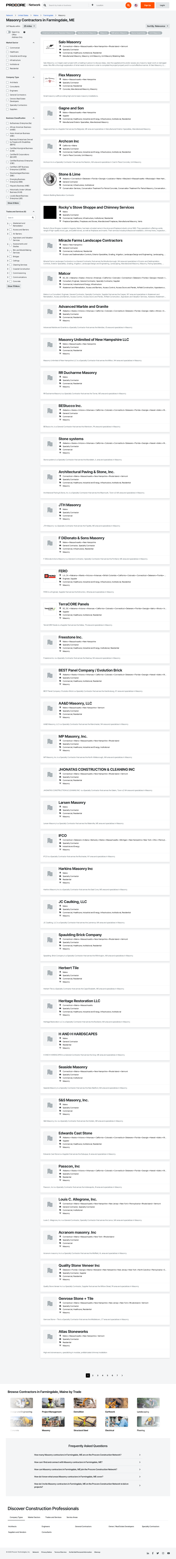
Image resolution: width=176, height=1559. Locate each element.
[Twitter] (158, 1553)
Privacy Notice (46, 1552)
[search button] (128, 5)
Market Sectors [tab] (34, 1517)
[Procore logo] (16, 5)
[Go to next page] (122, 1375)
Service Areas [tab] (72, 1517)
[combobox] (109, 5)
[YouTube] (168, 1553)
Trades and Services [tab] (53, 1517)
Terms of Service (60, 1552)
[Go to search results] (32, 217)
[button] (7, 47)
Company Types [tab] (16, 1517)
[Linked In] (148, 1553)
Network (34, 5)
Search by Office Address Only (17, 34)
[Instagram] (163, 1553)
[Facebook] (152, 1553)
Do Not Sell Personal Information (80, 1552)
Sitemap (97, 1552)
